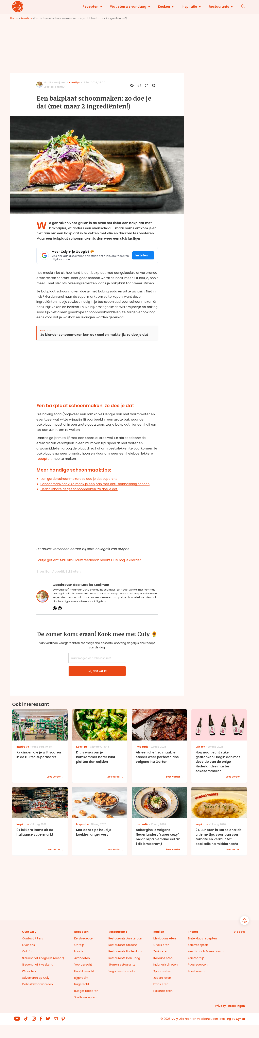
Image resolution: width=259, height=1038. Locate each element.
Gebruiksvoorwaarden (37, 984)
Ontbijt (79, 945)
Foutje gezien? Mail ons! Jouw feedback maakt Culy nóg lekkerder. (89, 560)
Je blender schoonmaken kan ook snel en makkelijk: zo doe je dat (94, 335)
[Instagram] (55, 608)
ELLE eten (73, 571)
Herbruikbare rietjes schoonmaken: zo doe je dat (79, 489)
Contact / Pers (32, 938)
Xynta (240, 1019)
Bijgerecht (81, 978)
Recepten (90, 6)
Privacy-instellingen (230, 1006)
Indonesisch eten (165, 965)
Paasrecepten (198, 965)
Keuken (164, 6)
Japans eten (162, 978)
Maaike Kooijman (55, 82)
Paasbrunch (196, 971)
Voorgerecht (83, 965)
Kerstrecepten (84, 938)
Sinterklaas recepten (202, 938)
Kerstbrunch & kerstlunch (206, 951)
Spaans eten (162, 971)
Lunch (78, 951)
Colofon (27, 951)
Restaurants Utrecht (122, 945)
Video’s (239, 932)
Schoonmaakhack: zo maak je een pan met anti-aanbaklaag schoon (95, 484)
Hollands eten (163, 991)
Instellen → (143, 255)
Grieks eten (161, 945)
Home (14, 18)
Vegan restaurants (121, 971)
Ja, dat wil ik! (97, 671)
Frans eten (160, 984)
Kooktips (26, 18)
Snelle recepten (85, 997)
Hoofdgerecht (84, 971)
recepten (44, 458)
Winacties (29, 971)
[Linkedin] (60, 608)
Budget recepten (86, 991)
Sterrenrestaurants (121, 965)
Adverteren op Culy (35, 978)
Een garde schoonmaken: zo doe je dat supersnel (79, 478)
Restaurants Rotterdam (125, 951)
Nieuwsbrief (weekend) (38, 965)
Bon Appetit (54, 571)
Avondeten (82, 958)
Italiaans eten (163, 958)
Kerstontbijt (196, 958)
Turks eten (160, 951)
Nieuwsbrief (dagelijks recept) (43, 958)
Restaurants (219, 6)
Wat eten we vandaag (128, 6)
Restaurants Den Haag (124, 958)
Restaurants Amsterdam (125, 938)
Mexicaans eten (164, 938)
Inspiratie (189, 6)
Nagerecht (81, 984)
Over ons (28, 945)
